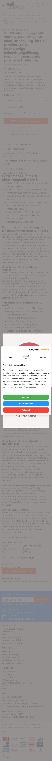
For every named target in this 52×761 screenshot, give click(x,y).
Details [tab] (42, 357)
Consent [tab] (9, 357)
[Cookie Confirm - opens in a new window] (39, 349)
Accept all (26, 397)
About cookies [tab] (26, 357)
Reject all (26, 410)
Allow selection (26, 403)
